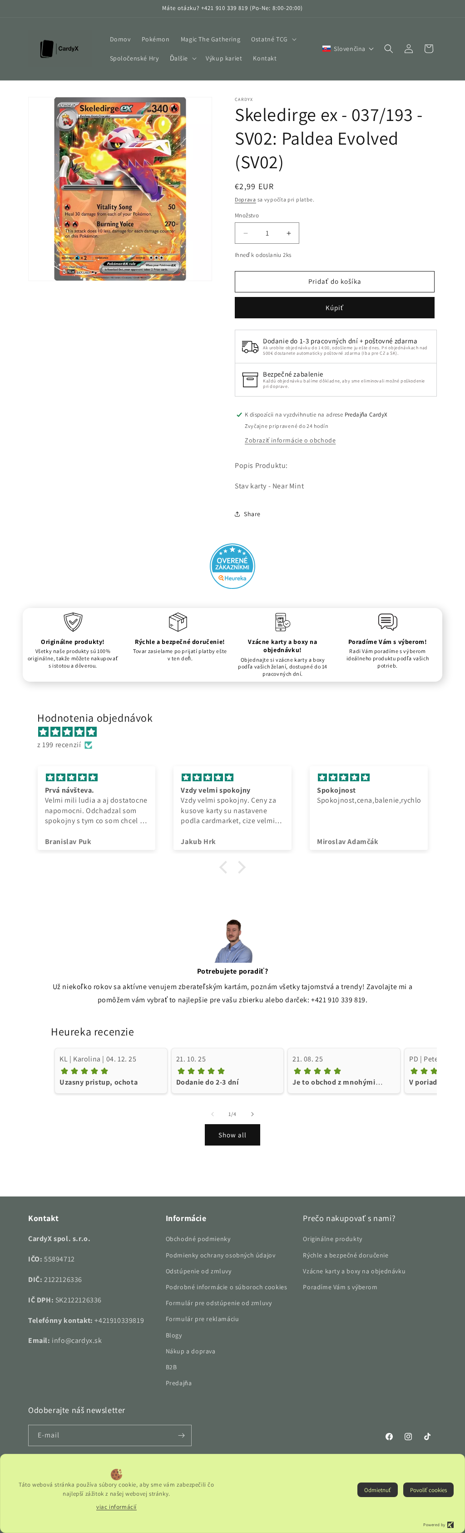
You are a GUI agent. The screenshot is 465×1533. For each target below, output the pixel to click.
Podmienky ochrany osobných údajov (221, 1255)
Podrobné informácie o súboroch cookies (226, 1287)
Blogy (174, 1335)
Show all (232, 1135)
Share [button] (252, 514)
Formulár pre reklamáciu (202, 1319)
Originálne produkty (332, 1239)
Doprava (245, 199)
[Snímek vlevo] (213, 1114)
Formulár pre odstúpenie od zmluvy (219, 1303)
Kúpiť (335, 307)
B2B (171, 1367)
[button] (273, 39)
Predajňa (179, 1383)
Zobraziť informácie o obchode (290, 440)
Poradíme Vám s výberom (340, 1287)
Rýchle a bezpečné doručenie (345, 1255)
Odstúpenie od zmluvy (199, 1271)
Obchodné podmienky (198, 1239)
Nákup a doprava (191, 1351)
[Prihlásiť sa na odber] (181, 1435)
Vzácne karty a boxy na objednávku (354, 1271)
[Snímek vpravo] (252, 1114)
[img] (237, 732)
